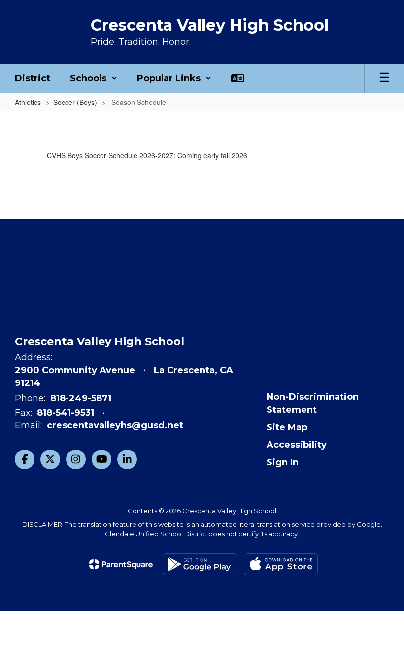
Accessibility (297, 444)
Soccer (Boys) (75, 102)
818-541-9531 (65, 412)
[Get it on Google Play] (199, 564)
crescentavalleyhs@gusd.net (115, 425)
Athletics (28, 102)
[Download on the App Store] (281, 564)
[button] (93, 78)
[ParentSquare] (121, 564)
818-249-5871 (80, 398)
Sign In (283, 462)
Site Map (287, 427)
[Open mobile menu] (384, 78)
